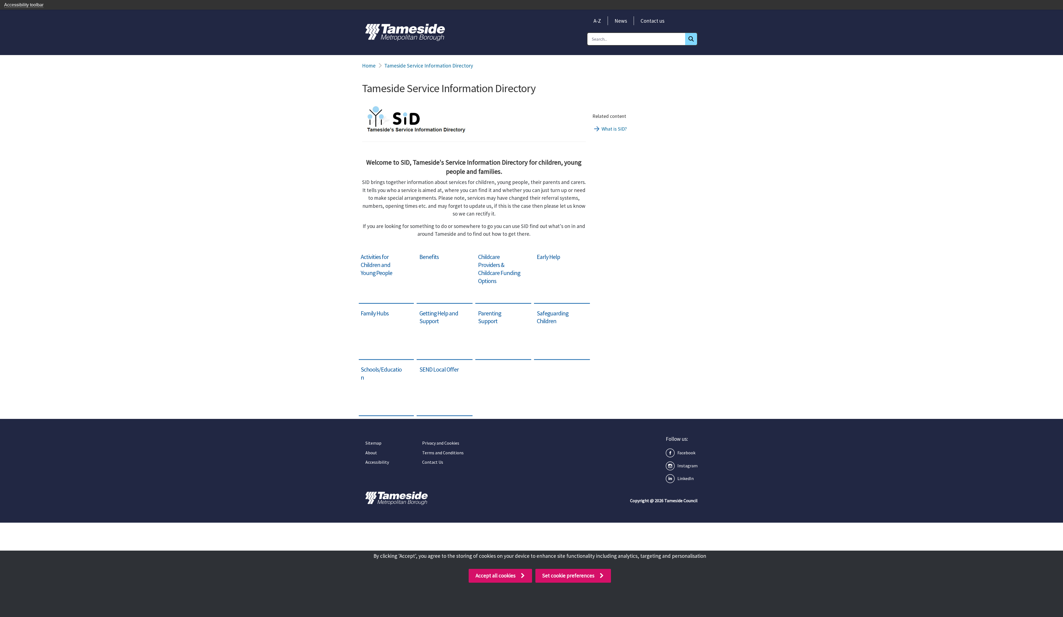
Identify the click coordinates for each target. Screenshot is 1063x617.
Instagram (687, 465)
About (371, 452)
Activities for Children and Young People (382, 258)
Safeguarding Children (559, 310)
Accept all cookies (495, 575)
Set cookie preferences (568, 575)
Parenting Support (496, 310)
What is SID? (614, 129)
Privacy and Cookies (440, 443)
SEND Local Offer (436, 366)
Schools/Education (379, 366)
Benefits (426, 254)
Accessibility (377, 462)
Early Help (545, 254)
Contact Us (432, 462)
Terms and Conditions (443, 452)
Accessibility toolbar (23, 4)
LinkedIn (685, 478)
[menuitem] (597, 20)
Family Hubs (371, 310)
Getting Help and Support (436, 314)
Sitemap (373, 443)
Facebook (686, 452)
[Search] (691, 39)
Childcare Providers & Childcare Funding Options (499, 262)
